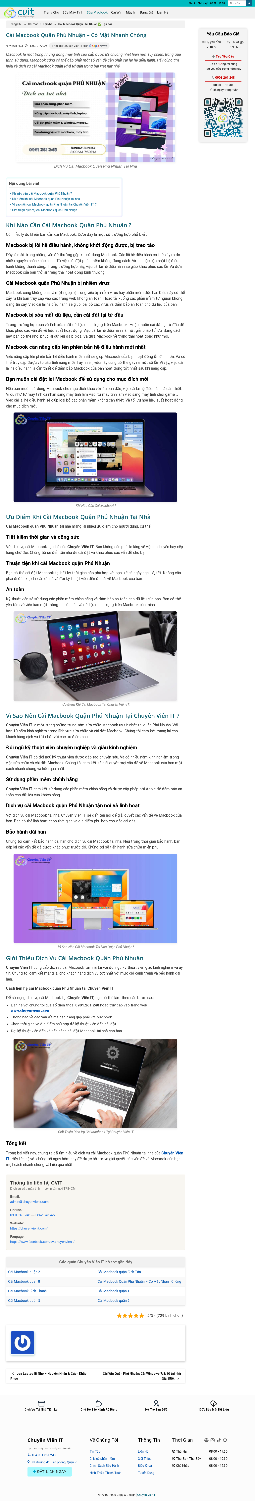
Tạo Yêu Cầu (224, 56)
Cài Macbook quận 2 (24, 1272)
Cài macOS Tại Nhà (40, 24)
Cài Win (116, 12)
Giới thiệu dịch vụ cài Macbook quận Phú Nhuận (44, 210)
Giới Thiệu (144, 1459)
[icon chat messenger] (225, 1439)
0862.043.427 (45, 1215)
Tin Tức (95, 1451)
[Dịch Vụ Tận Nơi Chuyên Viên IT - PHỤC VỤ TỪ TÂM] (20, 13)
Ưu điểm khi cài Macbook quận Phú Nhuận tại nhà (46, 199)
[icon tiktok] (219, 1439)
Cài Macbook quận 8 (24, 1281)
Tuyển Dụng (146, 1473)
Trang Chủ (51, 12)
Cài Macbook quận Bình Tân (119, 1272)
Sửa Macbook (97, 12)
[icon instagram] (213, 1439)
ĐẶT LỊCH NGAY (51, 1471)
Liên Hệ (162, 12)
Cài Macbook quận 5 (24, 1301)
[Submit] (249, 3)
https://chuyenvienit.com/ (29, 1228)
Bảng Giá (146, 12)
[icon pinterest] (207, 1439)
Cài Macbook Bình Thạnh (27, 1291)
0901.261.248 (20, 1215)
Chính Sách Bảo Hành (104, 1466)
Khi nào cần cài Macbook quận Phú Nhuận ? (42, 193)
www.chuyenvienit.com (30, 1010)
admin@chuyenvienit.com (29, 1202)
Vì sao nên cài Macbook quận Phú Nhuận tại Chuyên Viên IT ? (54, 204)
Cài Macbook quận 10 (114, 1291)
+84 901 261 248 (43, 1455)
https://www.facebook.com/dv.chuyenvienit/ (42, 1242)
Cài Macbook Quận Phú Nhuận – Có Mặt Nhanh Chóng (139, 1281)
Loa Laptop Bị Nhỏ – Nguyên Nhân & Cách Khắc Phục (48, 1376)
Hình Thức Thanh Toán (105, 1473)
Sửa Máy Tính (73, 12)
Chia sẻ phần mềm (102, 1459)
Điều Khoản (145, 1466)
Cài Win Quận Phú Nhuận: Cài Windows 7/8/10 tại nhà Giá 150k (142, 1376)
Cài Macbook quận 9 (113, 1301)
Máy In (131, 12)
